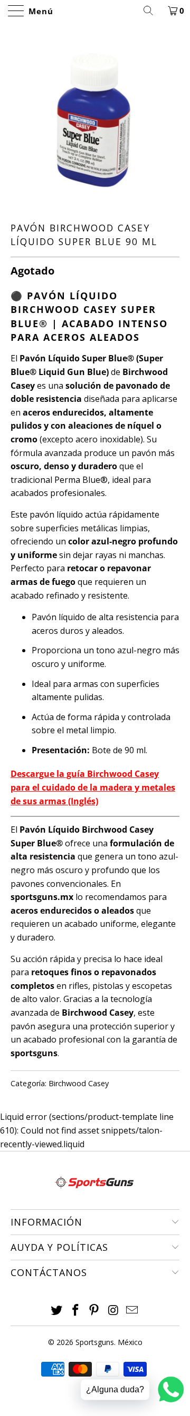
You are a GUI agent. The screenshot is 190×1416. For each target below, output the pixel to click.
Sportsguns (94, 1342)
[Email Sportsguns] (132, 1310)
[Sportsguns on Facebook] (75, 1310)
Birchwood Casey (79, 1083)
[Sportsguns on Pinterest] (94, 1310)
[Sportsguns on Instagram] (113, 1310)
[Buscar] (152, 10)
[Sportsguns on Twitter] (57, 1310)
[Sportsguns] (95, 10)
